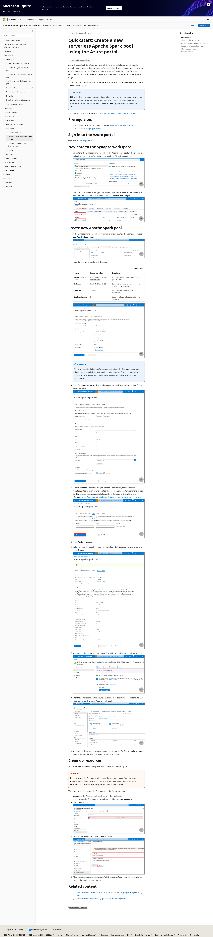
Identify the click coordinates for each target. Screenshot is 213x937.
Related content (187, 52)
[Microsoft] (4, 19)
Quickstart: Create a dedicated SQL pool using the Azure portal (99, 898)
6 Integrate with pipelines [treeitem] (16, 92)
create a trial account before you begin (118, 113)
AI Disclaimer (104, 935)
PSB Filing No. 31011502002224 (40, 935)
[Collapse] (33, 31)
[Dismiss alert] (208, 4)
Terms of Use (182, 935)
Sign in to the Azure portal (191, 40)
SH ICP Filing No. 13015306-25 (14, 935)
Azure (71, 33)
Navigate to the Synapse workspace (194, 43)
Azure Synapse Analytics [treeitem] (13, 40)
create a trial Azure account (121, 125)
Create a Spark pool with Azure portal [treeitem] (20, 138)
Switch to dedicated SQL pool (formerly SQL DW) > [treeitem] (15, 45)
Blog (128, 935)
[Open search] (208, 19)
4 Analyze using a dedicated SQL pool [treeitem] (18, 82)
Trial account (204, 25)
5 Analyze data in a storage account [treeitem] (19, 88)
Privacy (59, 935)
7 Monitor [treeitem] (9, 96)
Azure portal (85, 141)
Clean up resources (188, 49)
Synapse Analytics (82, 33)
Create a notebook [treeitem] (15, 132)
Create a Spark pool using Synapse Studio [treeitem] (17, 144)
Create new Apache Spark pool (192, 46)
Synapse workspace (96, 128)
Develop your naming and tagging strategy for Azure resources (113, 497)
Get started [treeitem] (10, 59)
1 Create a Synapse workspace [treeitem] (17, 63)
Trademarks (194, 935)
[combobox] (18, 35)
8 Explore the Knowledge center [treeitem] (18, 100)
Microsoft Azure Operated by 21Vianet (80, 935)
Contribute (139, 935)
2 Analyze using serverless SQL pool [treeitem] (17, 68)
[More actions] (143, 33)
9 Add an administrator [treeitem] (15, 104)
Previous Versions (117, 935)
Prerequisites (186, 37)
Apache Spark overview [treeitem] (14, 124)
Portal (193, 25)
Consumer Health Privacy (164, 935)
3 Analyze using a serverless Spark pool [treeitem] (19, 75)
